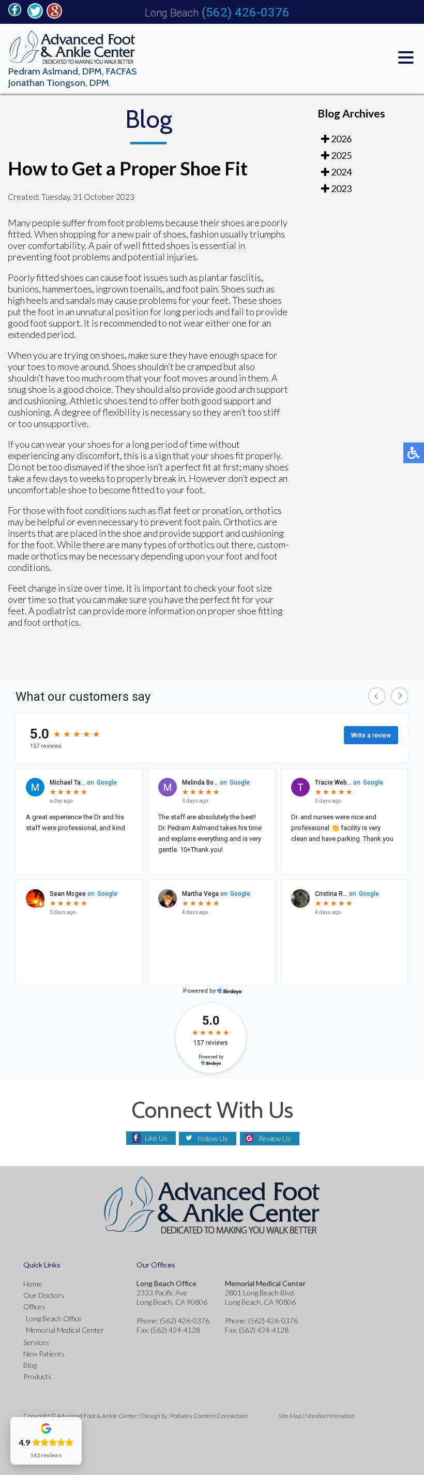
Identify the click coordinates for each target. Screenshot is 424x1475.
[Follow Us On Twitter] (35, 15)
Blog (30, 1365)
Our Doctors (44, 1295)
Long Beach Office (54, 1318)
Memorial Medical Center (65, 1329)
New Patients (44, 1353)
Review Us (275, 1138)
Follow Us (213, 1138)
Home (32, 1283)
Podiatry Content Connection (209, 1416)
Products (37, 1376)
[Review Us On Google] (54, 15)
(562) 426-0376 (245, 12)
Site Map (290, 1416)
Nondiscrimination (330, 1416)
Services (36, 1342)
